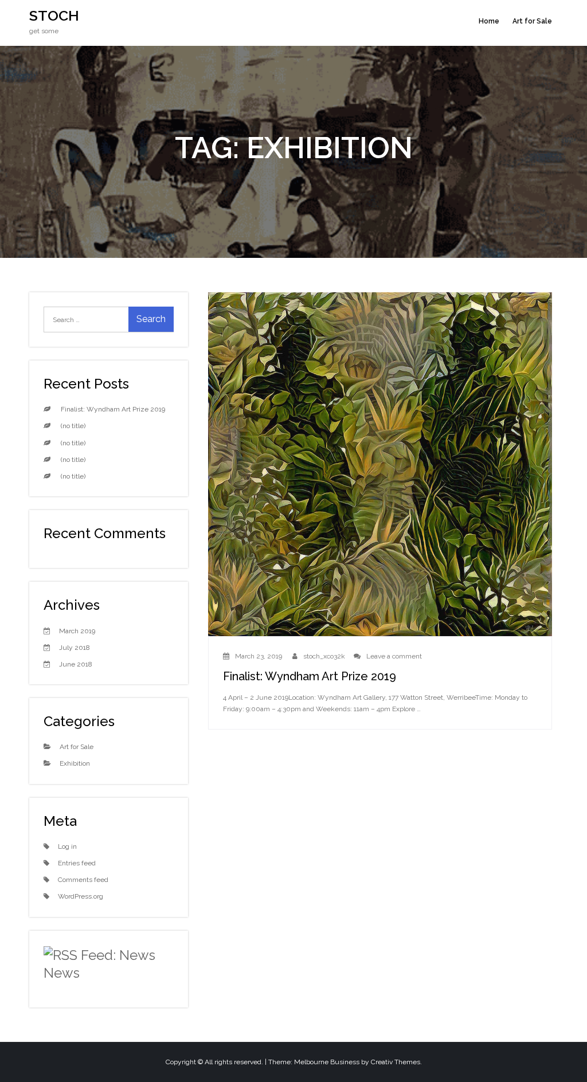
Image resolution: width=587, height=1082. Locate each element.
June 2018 (75, 664)
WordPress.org (80, 896)
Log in (67, 846)
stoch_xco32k (324, 656)
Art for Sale (532, 21)
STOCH (54, 15)
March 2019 (77, 631)
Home (489, 21)
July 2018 (74, 648)
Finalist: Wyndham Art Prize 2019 (309, 676)
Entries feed (77, 863)
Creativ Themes (395, 1062)
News (62, 973)
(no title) (73, 426)
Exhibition (75, 763)
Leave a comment (394, 656)
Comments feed (83, 880)
